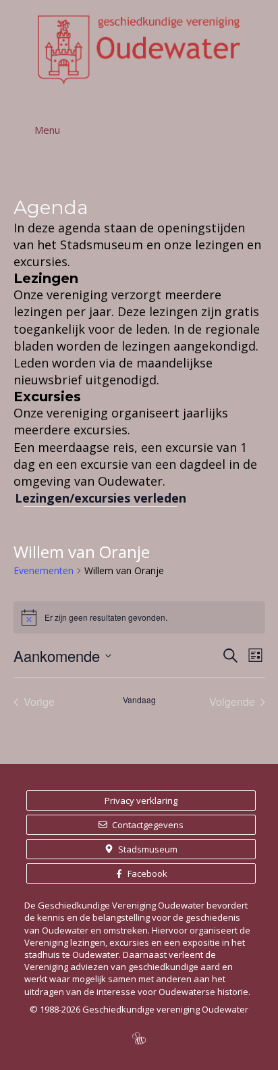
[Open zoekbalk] (254, 129)
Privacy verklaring (141, 800)
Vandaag (139, 699)
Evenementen (43, 570)
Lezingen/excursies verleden (100, 498)
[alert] (139, 617)
